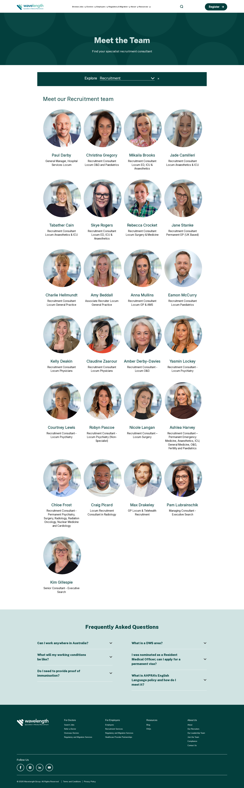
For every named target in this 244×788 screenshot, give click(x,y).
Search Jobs (69, 725)
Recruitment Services (114, 729)
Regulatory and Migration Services (78, 737)
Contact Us (192, 745)
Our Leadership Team (196, 733)
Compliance (192, 741)
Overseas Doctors (71, 733)
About (190, 725)
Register (214, 6)
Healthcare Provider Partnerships (118, 737)
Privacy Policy (90, 782)
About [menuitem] (133, 7)
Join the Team (193, 737)
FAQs (148, 729)
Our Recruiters (193, 729)
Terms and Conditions (72, 782)
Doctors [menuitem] (90, 7)
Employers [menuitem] (100, 7)
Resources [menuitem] (143, 7)
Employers (109, 725)
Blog (148, 725)
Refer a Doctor (70, 729)
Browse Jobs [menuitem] (77, 7)
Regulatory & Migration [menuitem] (118, 7)
